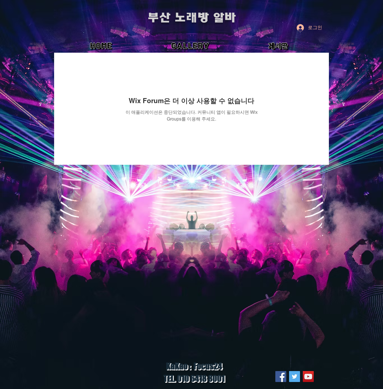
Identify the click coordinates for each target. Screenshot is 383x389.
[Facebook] (280, 376)
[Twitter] (294, 376)
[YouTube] (308, 376)
